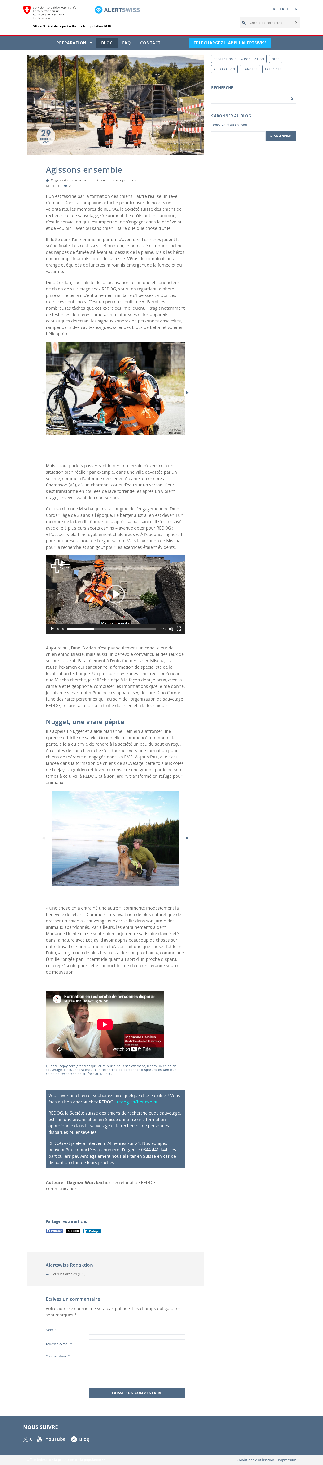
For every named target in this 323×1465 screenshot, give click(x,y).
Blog (109, 44)
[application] (115, 594)
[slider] (111, 629)
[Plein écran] (178, 628)
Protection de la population (118, 180)
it (58, 185)
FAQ (129, 44)
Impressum (287, 1459)
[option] (115, 388)
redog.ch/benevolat (137, 1102)
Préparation (76, 44)
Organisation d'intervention (73, 180)
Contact (152, 44)
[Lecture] (52, 628)
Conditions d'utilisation (255, 1459)
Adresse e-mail (59, 1344)
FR (282, 8)
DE (275, 8)
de (48, 185)
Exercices (273, 69)
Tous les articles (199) (67, 1274)
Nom (51, 1330)
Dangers (250, 69)
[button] (295, 23)
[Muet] (171, 628)
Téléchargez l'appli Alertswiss (232, 44)
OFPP (275, 59)
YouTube (55, 1439)
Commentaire (58, 1356)
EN (294, 8)
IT (288, 8)
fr (53, 185)
